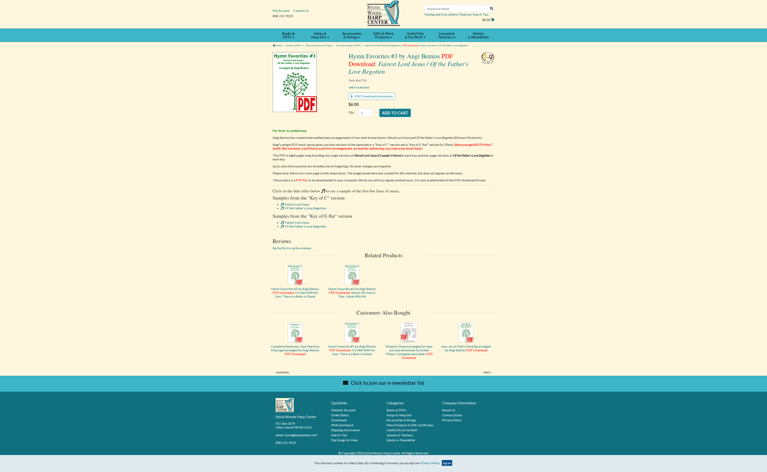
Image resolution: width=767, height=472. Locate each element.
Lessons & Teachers (399, 435)
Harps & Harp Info (399, 415)
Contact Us (301, 10)
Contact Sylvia (452, 415)
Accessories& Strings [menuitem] (351, 35)
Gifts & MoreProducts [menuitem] (383, 35)
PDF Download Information (372, 96)
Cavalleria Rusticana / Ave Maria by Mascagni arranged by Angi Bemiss (295, 350)
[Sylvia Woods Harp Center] (383, 13)
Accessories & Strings (401, 420)
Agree (447, 463)
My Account (281, 10)
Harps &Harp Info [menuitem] (319, 35)
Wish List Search (342, 425)
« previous (282, 372)
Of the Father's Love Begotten (305, 208)
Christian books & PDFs (348, 45)
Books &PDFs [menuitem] (288, 35)
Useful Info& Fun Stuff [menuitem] (414, 35)
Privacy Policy (452, 420)
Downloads (339, 420)
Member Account (343, 410)
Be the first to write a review (292, 248)
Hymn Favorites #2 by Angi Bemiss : (352, 292)
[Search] (491, 8)
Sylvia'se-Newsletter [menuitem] (478, 35)
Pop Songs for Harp (344, 440)
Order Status (340, 415)
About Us (448, 410)
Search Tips (339, 435)
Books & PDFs (294, 45)
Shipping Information (345, 430)
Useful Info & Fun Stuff (401, 430)
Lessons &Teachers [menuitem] (446, 35)
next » (488, 372)
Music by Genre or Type (319, 45)
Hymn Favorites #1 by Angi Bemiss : (295, 292)
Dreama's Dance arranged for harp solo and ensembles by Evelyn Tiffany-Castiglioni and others (409, 352)
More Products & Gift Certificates (409, 425)
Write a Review (359, 87)
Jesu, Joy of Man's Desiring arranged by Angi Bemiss (466, 348)
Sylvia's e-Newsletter (400, 440)
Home (279, 45)
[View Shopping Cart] (492, 20)
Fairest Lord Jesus (297, 204)
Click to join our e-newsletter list (387, 383)
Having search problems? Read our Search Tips (456, 14)
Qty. (351, 112)
